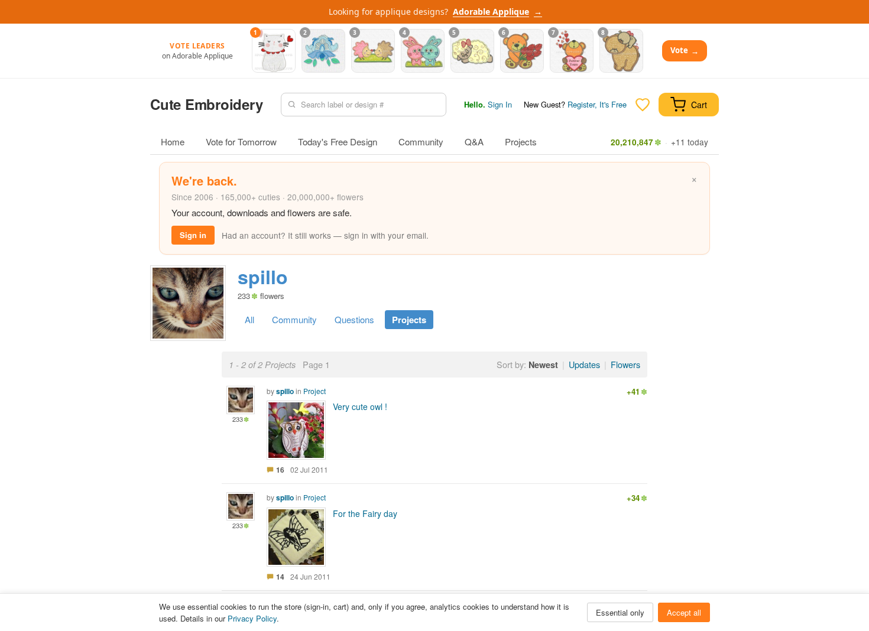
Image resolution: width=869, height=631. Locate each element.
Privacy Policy (252, 618)
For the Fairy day (365, 513)
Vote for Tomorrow (241, 141)
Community (420, 141)
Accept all (684, 612)
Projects (521, 141)
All (249, 319)
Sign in (193, 234)
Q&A (474, 141)
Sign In (500, 104)
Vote (684, 50)
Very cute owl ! (360, 406)
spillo (285, 391)
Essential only (620, 612)
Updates (584, 364)
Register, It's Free (597, 104)
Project (314, 391)
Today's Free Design (337, 141)
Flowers (625, 364)
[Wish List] (642, 104)
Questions (354, 319)
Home (172, 141)
